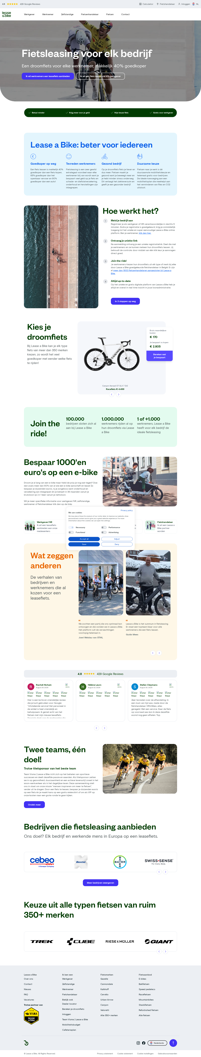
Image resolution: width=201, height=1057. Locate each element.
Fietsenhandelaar (90, 14)
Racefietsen (145, 994)
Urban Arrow (106, 999)
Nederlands (159, 1043)
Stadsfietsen (145, 1004)
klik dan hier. (145, 233)
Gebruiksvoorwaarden (167, 1053)
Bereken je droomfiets (73, 1009)
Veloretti (104, 1010)
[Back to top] (173, 1043)
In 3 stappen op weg (125, 301)
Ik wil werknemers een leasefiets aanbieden (48, 76)
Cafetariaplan (69, 1029)
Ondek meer (34, 804)
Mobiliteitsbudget (71, 1024)
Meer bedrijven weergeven (100, 882)
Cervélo (104, 994)
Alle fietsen (144, 1015)
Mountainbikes (146, 999)
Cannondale (106, 984)
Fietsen (110, 14)
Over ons (28, 978)
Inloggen (66, 1014)
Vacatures (29, 999)
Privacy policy (127, 510)
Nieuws (27, 989)
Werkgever (29, 14)
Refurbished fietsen (148, 1010)
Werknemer (47, 14)
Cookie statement (125, 1053)
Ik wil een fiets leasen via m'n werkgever (100, 76)
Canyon (104, 1004)
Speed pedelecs (147, 989)
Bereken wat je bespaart (159, 356)
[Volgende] (118, 394)
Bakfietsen (144, 984)
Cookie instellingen (145, 1053)
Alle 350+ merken (109, 1015)
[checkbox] (71, 527)
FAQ (26, 994)
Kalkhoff (104, 989)
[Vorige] (112, 394)
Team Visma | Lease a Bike (75, 1019)
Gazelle (104, 978)
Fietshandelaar (69, 994)
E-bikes (142, 978)
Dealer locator (69, 1003)
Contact (125, 14)
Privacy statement (105, 1053)
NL (197, 4)
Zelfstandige (67, 14)
